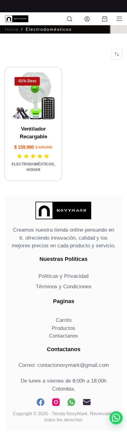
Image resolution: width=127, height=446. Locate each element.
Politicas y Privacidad (63, 276)
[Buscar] (69, 19)
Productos (63, 328)
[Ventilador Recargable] (33, 95)
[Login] (87, 19)
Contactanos (63, 336)
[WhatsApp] (71, 402)
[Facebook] (40, 402)
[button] (116, 417)
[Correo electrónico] (87, 402)
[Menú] (119, 19)
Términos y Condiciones (64, 287)
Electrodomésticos (33, 164)
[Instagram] (56, 402)
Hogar (33, 170)
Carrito (64, 320)
